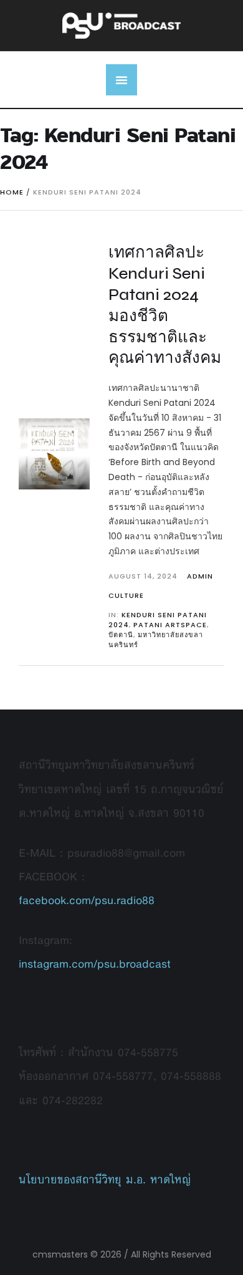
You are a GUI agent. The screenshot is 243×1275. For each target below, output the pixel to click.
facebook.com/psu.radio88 (87, 900)
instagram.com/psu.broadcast (95, 963)
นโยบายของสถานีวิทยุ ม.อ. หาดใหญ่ (105, 1179)
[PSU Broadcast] (121, 25)
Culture (126, 595)
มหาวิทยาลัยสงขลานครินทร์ (155, 640)
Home (12, 192)
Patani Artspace (170, 625)
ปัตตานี (120, 635)
